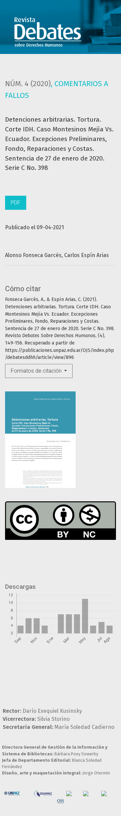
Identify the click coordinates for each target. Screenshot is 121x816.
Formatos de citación (37, 371)
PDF (16, 202)
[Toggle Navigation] (101, 32)
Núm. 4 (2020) (28, 83)
